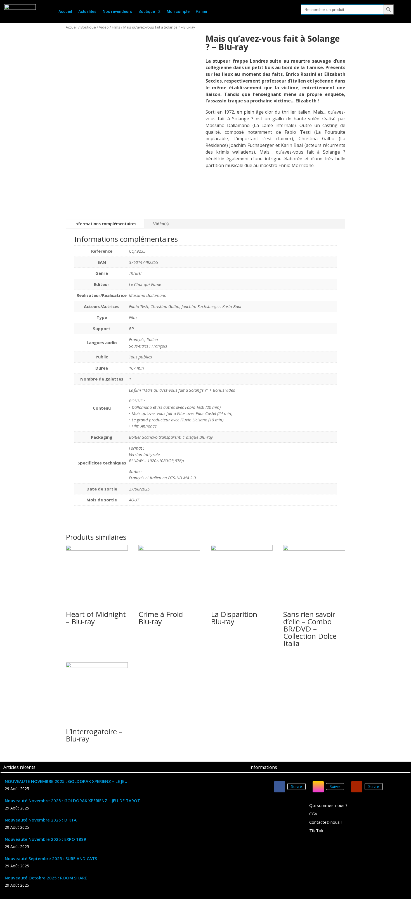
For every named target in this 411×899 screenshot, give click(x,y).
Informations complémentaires (105, 223)
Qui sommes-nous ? (328, 805)
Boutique (146, 12)
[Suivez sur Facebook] (279, 786)
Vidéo (104, 27)
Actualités (87, 12)
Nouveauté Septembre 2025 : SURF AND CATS (51, 858)
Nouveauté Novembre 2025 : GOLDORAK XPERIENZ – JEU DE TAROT (72, 800)
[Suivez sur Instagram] (318, 786)
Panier (202, 12)
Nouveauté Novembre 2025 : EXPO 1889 (45, 839)
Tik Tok (316, 830)
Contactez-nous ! (325, 822)
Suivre (296, 786)
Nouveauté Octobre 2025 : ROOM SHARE (46, 878)
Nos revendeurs (117, 12)
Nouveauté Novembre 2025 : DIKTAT (42, 820)
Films (116, 27)
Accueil (65, 12)
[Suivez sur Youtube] (356, 786)
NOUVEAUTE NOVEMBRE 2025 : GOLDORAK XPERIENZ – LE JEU (66, 781)
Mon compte (178, 12)
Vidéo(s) (161, 223)
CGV (313, 814)
